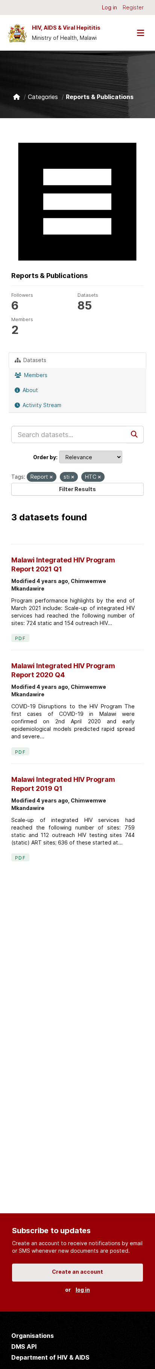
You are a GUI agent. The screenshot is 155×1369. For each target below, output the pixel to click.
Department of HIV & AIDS (50, 1357)
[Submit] (135, 434)
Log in (109, 7)
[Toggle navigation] (140, 32)
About (29, 390)
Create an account (77, 1271)
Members (35, 375)
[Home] (16, 97)
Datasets (34, 360)
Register (133, 7)
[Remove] (51, 477)
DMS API (23, 1346)
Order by (44, 457)
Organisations (32, 1335)
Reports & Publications (100, 97)
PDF (20, 638)
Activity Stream (41, 405)
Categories (43, 97)
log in (83, 1289)
